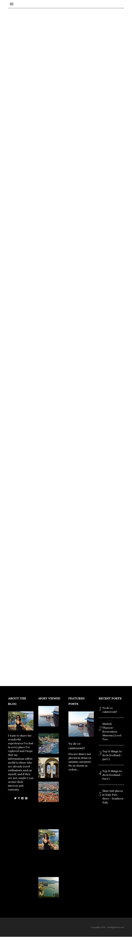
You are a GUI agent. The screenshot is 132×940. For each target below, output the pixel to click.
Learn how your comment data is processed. (84, 308)
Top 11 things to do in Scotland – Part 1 (112, 774)
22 (48, 456)
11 (23, 480)
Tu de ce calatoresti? (32, 534)
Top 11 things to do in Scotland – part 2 (112, 755)
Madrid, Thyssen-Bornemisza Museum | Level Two (111, 731)
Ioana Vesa (48, 75)
